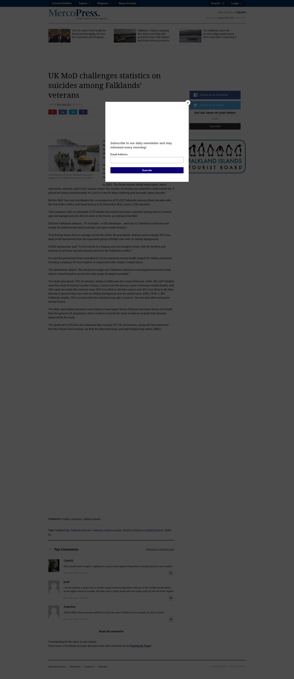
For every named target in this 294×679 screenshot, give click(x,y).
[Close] (187, 102)
